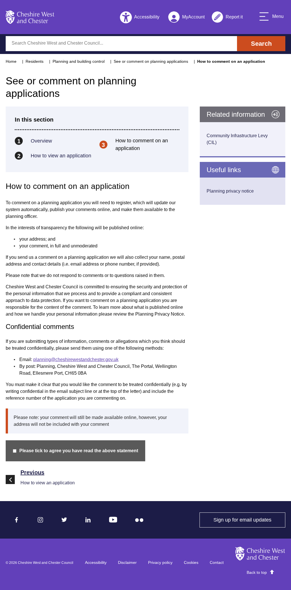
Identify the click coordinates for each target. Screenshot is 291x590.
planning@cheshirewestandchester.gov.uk (76, 359)
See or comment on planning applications (151, 61)
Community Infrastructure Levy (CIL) (237, 139)
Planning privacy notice (230, 191)
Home (11, 61)
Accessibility (96, 562)
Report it (227, 18)
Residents (34, 61)
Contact (217, 562)
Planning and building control (79, 61)
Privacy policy (160, 562)
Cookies (191, 562)
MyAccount (186, 18)
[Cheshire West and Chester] (30, 17)
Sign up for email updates (249, 520)
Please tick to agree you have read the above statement (78, 450)
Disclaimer (127, 562)
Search (261, 43)
